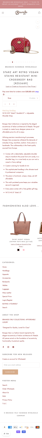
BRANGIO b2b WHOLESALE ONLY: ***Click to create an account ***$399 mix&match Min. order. (21, 4)
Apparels (5, 274)
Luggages (5, 289)
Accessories (6, 278)
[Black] (18, 250)
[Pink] (23, 250)
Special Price (7, 296)
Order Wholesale (8, 389)
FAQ (4, 396)
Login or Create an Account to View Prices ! (21, 86)
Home (4, 267)
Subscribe (10, 372)
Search (4, 307)
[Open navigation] (3, 13)
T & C (4, 403)
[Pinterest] (13, 347)
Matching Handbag (9, 110)
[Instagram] (8, 347)
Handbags (5, 270)
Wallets (4, 285)
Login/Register (7, 300)
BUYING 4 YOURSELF (10, 304)
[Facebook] (3, 347)
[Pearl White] (21, 250)
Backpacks (6, 282)
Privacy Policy (7, 400)
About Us (5, 392)
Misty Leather (6, 293)
